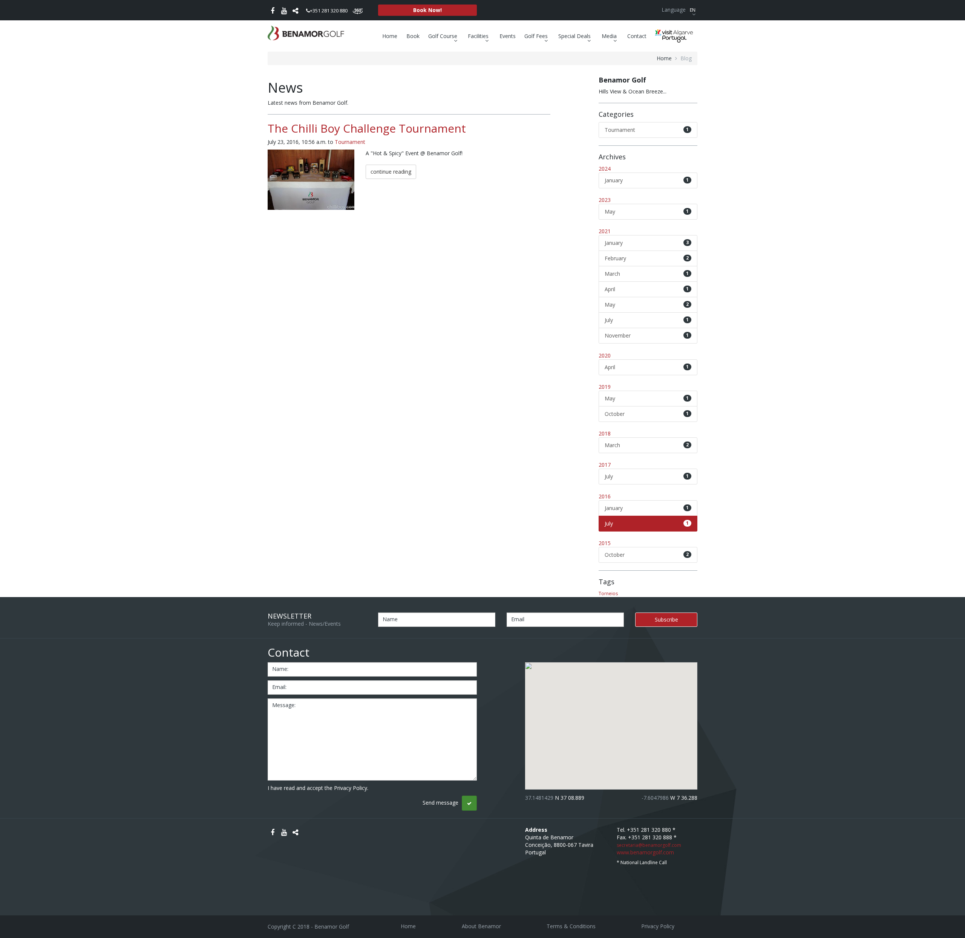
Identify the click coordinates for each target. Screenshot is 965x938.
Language (678, 9)
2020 (605, 355)
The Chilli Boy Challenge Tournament (367, 128)
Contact (636, 36)
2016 (605, 496)
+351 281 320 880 (329, 10)
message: (284, 705)
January (647, 180)
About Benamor (481, 926)
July (647, 320)
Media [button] (610, 36)
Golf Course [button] (443, 36)
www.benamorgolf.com (645, 852)
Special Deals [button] (575, 36)
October (647, 413)
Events (507, 36)
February (647, 258)
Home (389, 36)
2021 (605, 231)
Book (413, 36)
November (647, 335)
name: (280, 668)
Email (517, 619)
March (647, 273)
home (664, 58)
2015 (605, 543)
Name (390, 619)
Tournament (350, 141)
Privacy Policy (657, 926)
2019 (605, 386)
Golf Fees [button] (536, 36)
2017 (605, 464)
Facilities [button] (479, 36)
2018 (605, 433)
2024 (605, 168)
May (647, 211)
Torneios (608, 593)
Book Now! (427, 10)
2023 (605, 199)
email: (279, 687)
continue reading (391, 171)
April (647, 289)
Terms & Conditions (571, 926)
